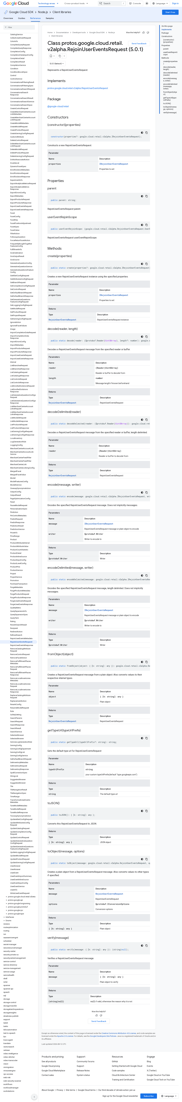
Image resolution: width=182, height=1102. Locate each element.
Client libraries (61, 12)
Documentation (62, 32)
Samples (50, 18)
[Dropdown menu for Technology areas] (58, 3)
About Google (48, 1090)
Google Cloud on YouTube (158, 1075)
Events (150, 1066)
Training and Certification (123, 1080)
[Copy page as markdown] (59, 56)
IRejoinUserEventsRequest (113, 164)
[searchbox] (19, 27)
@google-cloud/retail (58, 106)
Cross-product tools (74, 3)
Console (137, 3)
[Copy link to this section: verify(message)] (72, 938)
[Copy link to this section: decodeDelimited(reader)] (84, 412)
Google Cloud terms (87, 1090)
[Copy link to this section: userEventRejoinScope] (79, 217)
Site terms (70, 1090)
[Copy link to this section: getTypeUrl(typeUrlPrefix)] (83, 730)
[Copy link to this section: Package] (63, 99)
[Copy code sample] (146, 132)
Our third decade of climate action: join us (116, 1090)
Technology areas (46, 3)
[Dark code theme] (142, 132)
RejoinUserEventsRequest (62, 319)
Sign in (175, 3)
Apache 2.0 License (65, 1036)
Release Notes (83, 1070)
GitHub (115, 1061)
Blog (149, 1061)
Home (49, 32)
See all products (49, 1061)
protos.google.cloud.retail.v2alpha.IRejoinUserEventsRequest (77, 88)
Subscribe (149, 1096)
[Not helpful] (148, 32)
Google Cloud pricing (51, 1066)
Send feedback (139, 43)
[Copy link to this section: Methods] (65, 249)
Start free (170, 12)
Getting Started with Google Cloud (127, 1066)
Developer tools (79, 32)
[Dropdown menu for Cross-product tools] (88, 3)
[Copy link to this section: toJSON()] (62, 803)
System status (83, 1075)
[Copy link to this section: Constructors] (72, 117)
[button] (18, 896)
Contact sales (48, 1075)
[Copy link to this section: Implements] (68, 81)
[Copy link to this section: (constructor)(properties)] (83, 125)
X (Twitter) (152, 1070)
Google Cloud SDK (21, 12)
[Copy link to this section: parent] (59, 188)
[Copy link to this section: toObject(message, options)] (87, 851)
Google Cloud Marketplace (53, 1070)
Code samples (118, 1070)
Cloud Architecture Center (123, 1075)
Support (80, 1066)
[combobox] (112, 3)
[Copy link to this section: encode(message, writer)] (83, 485)
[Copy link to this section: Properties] (67, 181)
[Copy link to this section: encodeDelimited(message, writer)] (96, 568)
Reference (35, 18)
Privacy (60, 1090)
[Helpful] (143, 32)
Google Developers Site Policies (103, 1036)
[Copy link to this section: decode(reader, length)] (80, 329)
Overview (8, 18)
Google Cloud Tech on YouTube (161, 1080)
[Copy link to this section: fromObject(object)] (76, 654)
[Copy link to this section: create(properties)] (75, 256)
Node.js (43, 12)
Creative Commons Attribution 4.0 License (119, 1033)
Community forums (85, 1061)
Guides (21, 18)
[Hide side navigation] (34, 1097)
